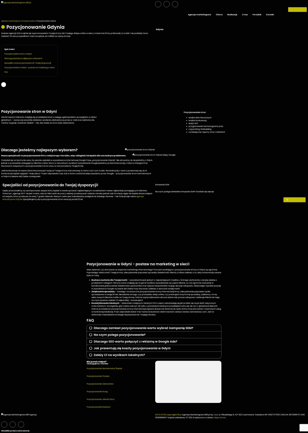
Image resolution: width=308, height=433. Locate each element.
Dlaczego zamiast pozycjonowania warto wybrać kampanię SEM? (143, 328)
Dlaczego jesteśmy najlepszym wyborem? (23, 58)
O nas (245, 14)
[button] (154, 328)
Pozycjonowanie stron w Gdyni (18, 54)
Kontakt (270, 14)
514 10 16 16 (160, 414)
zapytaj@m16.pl (174, 414)
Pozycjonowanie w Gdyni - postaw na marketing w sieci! (29, 67)
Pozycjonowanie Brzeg (97, 391)
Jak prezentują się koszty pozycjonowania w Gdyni (132, 348)
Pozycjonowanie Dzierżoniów (100, 383)
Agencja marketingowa (199, 14)
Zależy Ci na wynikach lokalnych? (119, 355)
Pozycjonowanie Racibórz (99, 407)
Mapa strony (220, 417)
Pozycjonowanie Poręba (98, 376)
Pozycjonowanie (28, 21)
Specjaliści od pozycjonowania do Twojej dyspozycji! (27, 63)
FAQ (6, 72)
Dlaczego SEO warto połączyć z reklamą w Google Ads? (135, 341)
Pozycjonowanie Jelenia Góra (100, 399)
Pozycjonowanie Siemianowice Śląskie (104, 368)
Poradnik (257, 14)
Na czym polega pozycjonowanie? (120, 335)
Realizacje (232, 14)
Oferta (219, 14)
